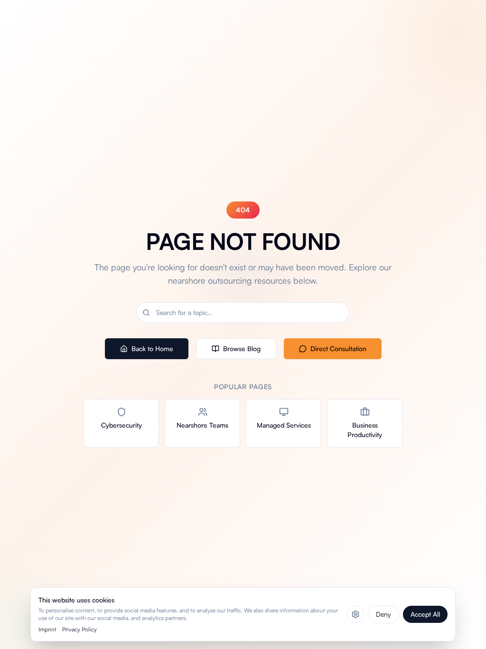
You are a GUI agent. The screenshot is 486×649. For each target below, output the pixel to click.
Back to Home (152, 348)
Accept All (425, 614)
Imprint (47, 629)
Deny (383, 614)
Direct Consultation (338, 348)
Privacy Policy (79, 629)
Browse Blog (242, 348)
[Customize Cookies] (355, 614)
